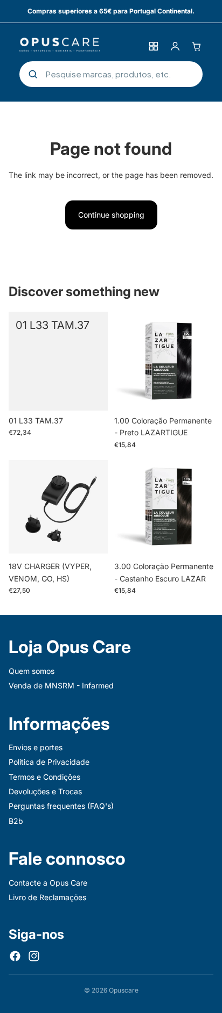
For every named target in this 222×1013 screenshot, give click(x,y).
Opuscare (123, 990)
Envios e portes (36, 747)
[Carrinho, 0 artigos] (197, 46)
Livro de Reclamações (47, 897)
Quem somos (31, 671)
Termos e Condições (44, 776)
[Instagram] (33, 956)
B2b (16, 820)
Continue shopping (111, 214)
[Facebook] (15, 956)
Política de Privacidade (49, 761)
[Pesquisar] (33, 74)
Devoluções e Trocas (45, 791)
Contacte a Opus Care (48, 882)
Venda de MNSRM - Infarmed (61, 685)
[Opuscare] (80, 46)
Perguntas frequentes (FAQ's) (61, 805)
